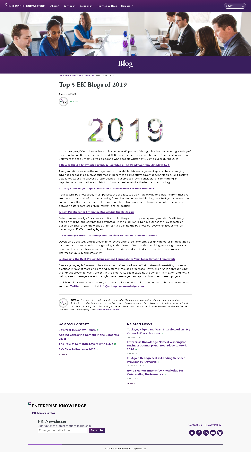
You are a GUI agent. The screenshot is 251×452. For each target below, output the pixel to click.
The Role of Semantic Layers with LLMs (86, 344)
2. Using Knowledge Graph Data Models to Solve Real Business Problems (107, 188)
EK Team (74, 101)
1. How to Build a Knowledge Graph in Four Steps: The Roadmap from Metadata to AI (114, 164)
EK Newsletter (52, 421)
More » (63, 354)
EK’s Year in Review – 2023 (77, 349)
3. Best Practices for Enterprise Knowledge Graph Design (96, 211)
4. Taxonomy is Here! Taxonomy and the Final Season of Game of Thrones (108, 235)
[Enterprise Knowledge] (25, 5)
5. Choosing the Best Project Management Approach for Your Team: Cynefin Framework (117, 259)
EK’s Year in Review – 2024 (77, 330)
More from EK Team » (108, 309)
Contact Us (195, 425)
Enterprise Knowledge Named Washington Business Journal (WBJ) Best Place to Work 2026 (157, 345)
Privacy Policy (213, 425)
